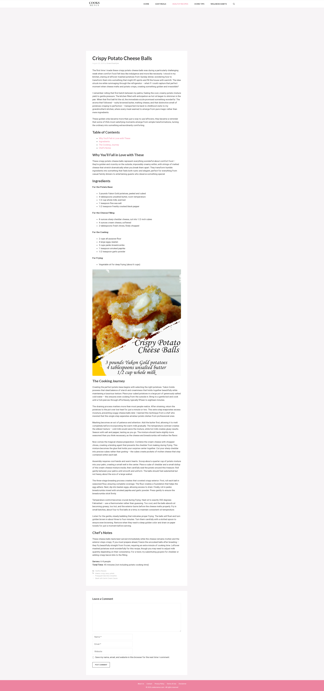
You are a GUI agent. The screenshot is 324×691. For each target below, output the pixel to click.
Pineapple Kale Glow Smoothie (106, 576)
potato (112, 573)
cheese (97, 573)
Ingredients (104, 141)
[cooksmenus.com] (94, 4)
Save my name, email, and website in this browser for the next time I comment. (132, 657)
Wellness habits (219, 4)
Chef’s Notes (105, 148)
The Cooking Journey (109, 144)
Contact (149, 684)
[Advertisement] (162, 27)
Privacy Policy (159, 684)
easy (107, 573)
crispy (103, 573)
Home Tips (199, 4)
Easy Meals (160, 4)
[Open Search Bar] (234, 4)
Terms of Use (171, 684)
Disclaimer (182, 684)
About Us (141, 684)
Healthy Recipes (180, 4)
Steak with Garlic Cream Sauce (106, 578)
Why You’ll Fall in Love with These (114, 138)
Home (146, 4)
